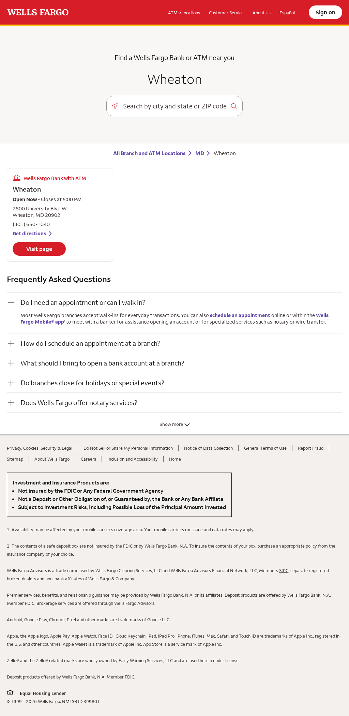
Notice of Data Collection (208, 448)
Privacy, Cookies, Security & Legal (39, 448)
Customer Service (226, 12)
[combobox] (174, 106)
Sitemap (15, 459)
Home (175, 459)
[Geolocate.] (115, 106)
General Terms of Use (265, 448)
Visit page (39, 249)
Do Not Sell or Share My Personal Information (128, 448)
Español (287, 12)
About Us (262, 12)
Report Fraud (310, 448)
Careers (88, 459)
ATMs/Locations (184, 12)
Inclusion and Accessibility (132, 459)
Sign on (325, 12)
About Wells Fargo (52, 459)
